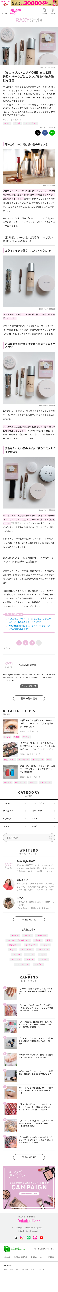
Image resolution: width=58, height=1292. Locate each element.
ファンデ (43, 959)
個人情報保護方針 (20, 1257)
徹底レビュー (9, 759)
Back (7, 648)
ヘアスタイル (27, 950)
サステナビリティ (37, 1269)
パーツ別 (17, 123)
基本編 (16, 737)
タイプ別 (38, 964)
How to (7, 123)
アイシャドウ (23, 759)
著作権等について (37, 1257)
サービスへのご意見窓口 (34, 1228)
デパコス (30, 959)
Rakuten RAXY (16, 11)
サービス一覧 (8, 1269)
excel (49, 759)
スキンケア (8, 803)
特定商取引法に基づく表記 (28, 1231)
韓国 (48, 940)
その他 (35, 826)
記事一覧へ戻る (29, 698)
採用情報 (51, 1257)
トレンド (45, 945)
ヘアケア (7, 818)
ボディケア (37, 810)
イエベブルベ (38, 759)
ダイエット (16, 959)
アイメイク (17, 119)
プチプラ (32, 782)
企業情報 (6, 1257)
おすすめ (7, 782)
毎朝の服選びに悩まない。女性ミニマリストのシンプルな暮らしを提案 (29, 627)
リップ (12, 950)
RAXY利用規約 (17, 1228)
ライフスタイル (31, 123)
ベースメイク (38, 803)
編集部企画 (42, 935)
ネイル (35, 818)
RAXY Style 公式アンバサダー (18, 940)
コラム (6, 826)
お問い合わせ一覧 (22, 1269)
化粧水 (42, 954)
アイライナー (45, 782)
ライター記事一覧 (29, 686)
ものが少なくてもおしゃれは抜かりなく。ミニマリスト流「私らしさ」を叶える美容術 (29, 620)
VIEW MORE (29, 919)
